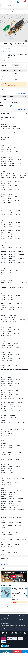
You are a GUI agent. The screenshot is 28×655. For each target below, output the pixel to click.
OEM (9, 48)
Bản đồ (4, 615)
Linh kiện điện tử (13, 615)
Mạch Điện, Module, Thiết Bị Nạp (16, 9)
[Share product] (26, 65)
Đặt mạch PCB (23, 615)
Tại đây (2, 561)
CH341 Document (5, 564)
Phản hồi (3, 65)
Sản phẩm (5, 9)
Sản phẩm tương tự (23, 93)
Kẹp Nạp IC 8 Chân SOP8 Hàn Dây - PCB (19, 589)
